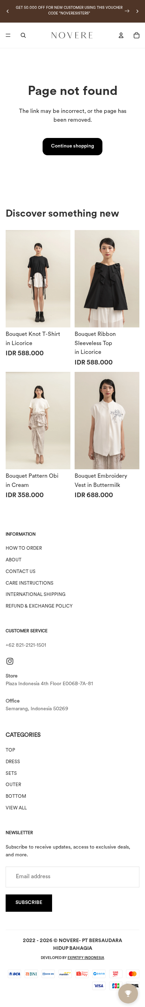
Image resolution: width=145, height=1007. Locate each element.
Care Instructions (29, 583)
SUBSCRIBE (28, 903)
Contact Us (21, 571)
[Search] (23, 35)
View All (16, 808)
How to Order (24, 549)
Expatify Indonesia (86, 958)
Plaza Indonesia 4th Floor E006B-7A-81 (49, 684)
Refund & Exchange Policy (39, 606)
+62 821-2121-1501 (26, 646)
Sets (11, 773)
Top (10, 750)
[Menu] (8, 35)
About (13, 560)
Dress (13, 762)
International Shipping (35, 595)
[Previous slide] (7, 11)
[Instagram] (10, 661)
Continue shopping (72, 146)
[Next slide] (137, 11)
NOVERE (69, 940)
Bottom (16, 797)
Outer (13, 785)
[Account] (121, 35)
